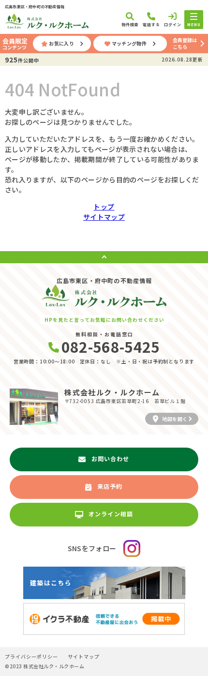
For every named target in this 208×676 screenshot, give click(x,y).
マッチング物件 (129, 43)
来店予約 (110, 486)
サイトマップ (104, 217)
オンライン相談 (111, 514)
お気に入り (61, 43)
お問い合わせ (110, 458)
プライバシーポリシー (31, 656)
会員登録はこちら (185, 43)
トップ (103, 206)
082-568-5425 (110, 346)
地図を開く (175, 418)
